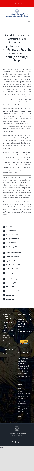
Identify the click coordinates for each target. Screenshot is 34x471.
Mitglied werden (23, 396)
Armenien (21, 416)
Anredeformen (23, 411)
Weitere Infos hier (24, 376)
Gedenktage (22, 404)
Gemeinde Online (24, 394)
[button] (17, 227)
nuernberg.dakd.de (9, 343)
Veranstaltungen (23, 401)
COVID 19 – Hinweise (22, 390)
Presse (20, 406)
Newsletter (22, 399)
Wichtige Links (23, 409)
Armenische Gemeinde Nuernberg (17, 433)
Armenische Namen (24, 414)
